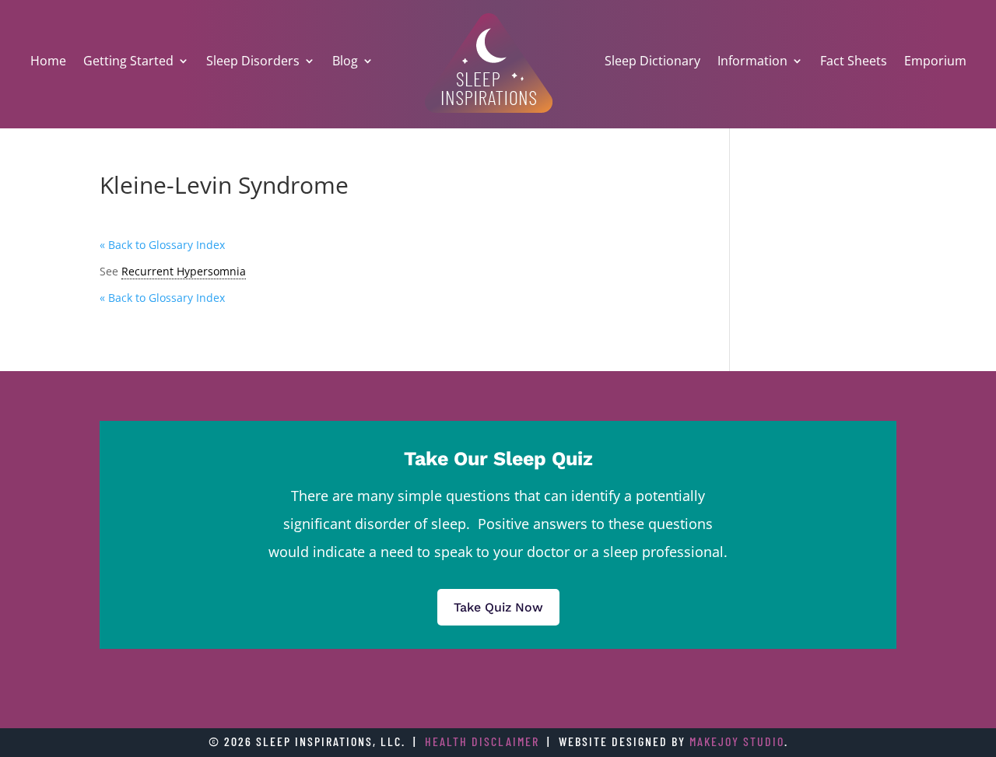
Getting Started (128, 60)
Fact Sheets (853, 60)
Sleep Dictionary (652, 60)
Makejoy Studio (736, 741)
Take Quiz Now (498, 607)
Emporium (935, 60)
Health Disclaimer (482, 741)
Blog (345, 60)
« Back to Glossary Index (162, 244)
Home (48, 60)
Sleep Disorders (253, 60)
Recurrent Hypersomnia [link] (183, 271)
